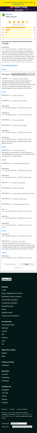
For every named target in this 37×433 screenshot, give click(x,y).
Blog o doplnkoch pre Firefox (12, 293)
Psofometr (16, 125)
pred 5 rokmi (28, 49)
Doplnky (5, 287)
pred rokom (20, 95)
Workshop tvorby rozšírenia (11, 296)
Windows (5, 328)
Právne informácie (22, 409)
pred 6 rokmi (28, 170)
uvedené (9, 412)
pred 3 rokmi (23, 100)
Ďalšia (27, 264)
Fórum (4, 309)
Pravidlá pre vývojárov (10, 303)
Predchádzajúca (10, 264)
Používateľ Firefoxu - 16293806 (14, 170)
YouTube (5, 393)
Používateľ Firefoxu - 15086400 (14, 257)
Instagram (5, 390)
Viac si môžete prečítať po (10, 65)
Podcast (5, 402)
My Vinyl (9, 14)
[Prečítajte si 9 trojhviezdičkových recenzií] (19, 32)
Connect (5, 374)
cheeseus (15, 78)
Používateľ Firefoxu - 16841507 (14, 139)
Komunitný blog (7, 306)
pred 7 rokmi (25, 204)
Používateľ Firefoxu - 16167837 (14, 177)
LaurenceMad (17, 204)
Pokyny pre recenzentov (10, 316)
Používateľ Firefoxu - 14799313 (14, 132)
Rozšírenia (9, 9)
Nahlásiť (4, 69)
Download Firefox (8, 325)
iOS (3, 334)
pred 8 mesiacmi (24, 78)
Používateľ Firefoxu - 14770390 (14, 236)
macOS (4, 331)
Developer (5, 381)
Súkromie (4, 409)
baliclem (14, 17)
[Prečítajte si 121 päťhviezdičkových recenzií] (19, 27)
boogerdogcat (17, 163)
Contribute (5, 377)
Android (4, 338)
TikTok (4, 396)
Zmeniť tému (5, 426)
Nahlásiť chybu (7, 312)
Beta (3, 356)
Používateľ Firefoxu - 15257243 (14, 225)
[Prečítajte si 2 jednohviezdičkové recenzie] (19, 37)
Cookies (12, 409)
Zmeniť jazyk (5, 423)
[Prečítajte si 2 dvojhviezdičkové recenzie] (19, 34)
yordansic (15, 198)
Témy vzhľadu (18, 9)
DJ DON (15, 150)
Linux (4, 341)
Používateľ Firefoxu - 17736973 (14, 114)
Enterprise (5, 365)
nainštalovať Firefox (18, 4)
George (15, 241)
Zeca (14, 120)
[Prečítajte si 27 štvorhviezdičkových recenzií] (19, 30)
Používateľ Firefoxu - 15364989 (14, 218)
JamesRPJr (16, 100)
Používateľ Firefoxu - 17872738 (14, 107)
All (3, 344)
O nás (4, 290)
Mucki (14, 188)
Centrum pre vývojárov (10, 300)
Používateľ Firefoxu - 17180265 (14, 49)
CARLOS (15, 182)
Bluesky (4, 399)
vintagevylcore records (19, 193)
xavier (14, 95)
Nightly (4, 353)
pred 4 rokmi (28, 114)
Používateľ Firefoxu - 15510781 (14, 211)
